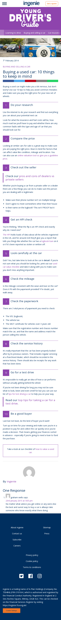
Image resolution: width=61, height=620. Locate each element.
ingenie (11, 481)
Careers (17, 545)
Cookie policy (32, 561)
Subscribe (17, 539)
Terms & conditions (32, 567)
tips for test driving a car (20, 394)
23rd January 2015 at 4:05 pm (19, 500)
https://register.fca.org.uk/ (14, 605)
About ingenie (17, 527)
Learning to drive (13, 32)
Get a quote (52, 3)
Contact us (17, 533)
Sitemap (47, 527)
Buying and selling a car (34, 32)
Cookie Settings (11, 610)
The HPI (6, 234)
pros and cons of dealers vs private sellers (30, 177)
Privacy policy (32, 555)
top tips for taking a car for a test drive (30, 401)
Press (46, 533)
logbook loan (47, 241)
